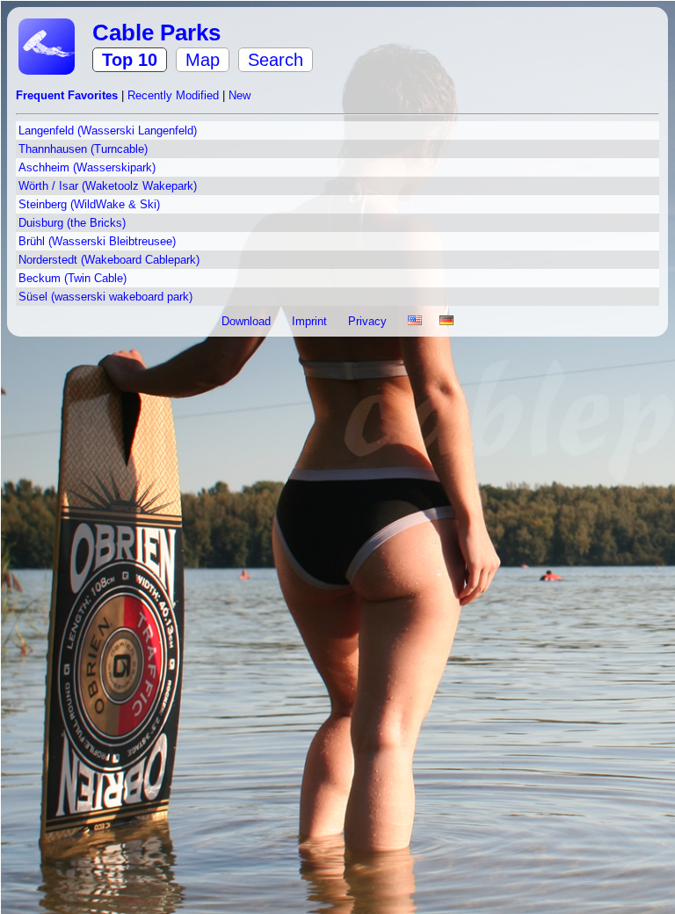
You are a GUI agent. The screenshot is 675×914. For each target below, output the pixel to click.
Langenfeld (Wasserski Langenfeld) (107, 130)
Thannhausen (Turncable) (83, 149)
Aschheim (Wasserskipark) (87, 167)
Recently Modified (174, 95)
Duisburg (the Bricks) (72, 222)
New (239, 95)
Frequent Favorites (68, 95)
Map (202, 59)
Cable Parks (156, 32)
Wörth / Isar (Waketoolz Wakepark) (107, 185)
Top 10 (129, 59)
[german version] (446, 321)
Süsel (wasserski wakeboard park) (105, 296)
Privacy (369, 321)
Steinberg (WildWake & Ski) (89, 204)
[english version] (415, 321)
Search (275, 59)
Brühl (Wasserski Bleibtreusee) (97, 241)
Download (247, 321)
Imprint (311, 321)
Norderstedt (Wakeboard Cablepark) (109, 259)
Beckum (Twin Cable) (72, 278)
